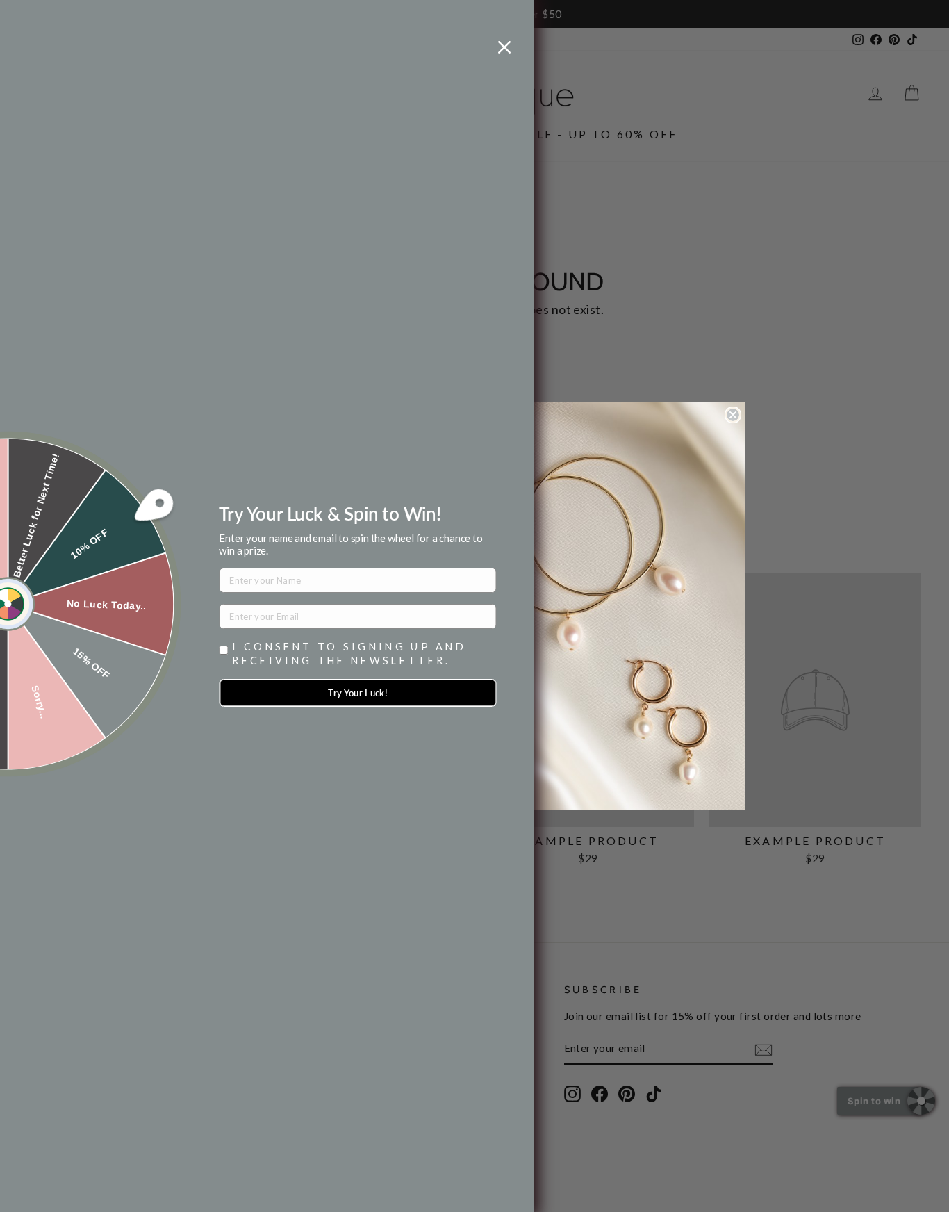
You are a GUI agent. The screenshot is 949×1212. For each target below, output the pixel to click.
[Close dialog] (733, 415)
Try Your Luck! (358, 692)
